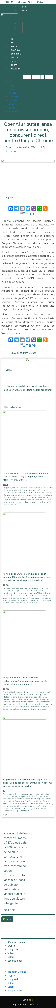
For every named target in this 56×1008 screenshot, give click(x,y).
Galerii (10, 957)
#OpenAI (9, 197)
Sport (12, 108)
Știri (20, 24)
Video (10, 953)
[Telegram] (29, 77)
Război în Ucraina (16, 942)
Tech (11, 104)
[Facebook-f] (25, 77)
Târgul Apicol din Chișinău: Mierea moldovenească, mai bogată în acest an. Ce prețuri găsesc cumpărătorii (25, 680)
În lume (11, 41)
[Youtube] (47, 77)
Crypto (11, 945)
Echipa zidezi (14, 960)
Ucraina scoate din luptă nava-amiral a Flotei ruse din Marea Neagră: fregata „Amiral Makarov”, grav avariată (26, 476)
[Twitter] (34, 77)
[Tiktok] (42, 77)
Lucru (21, 27)
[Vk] (44, 396)
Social (12, 89)
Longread (12, 949)
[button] (17, 18)
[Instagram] (38, 77)
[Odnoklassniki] (51, 77)
